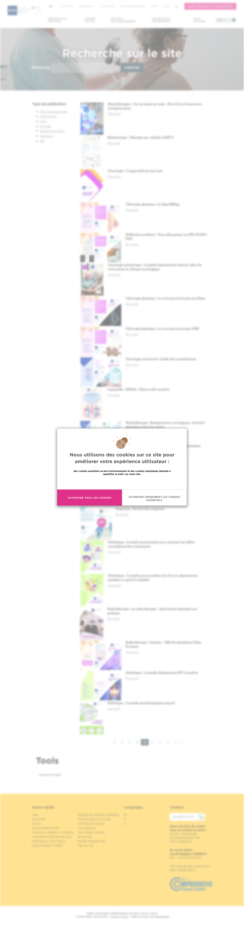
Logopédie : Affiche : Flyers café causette (138, 389)
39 (146, 743)
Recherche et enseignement (161, 20)
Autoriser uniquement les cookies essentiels (154, 499)
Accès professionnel (132, 6)
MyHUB (154, 6)
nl (125, 823)
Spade (145, 916)
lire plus (114, 113)
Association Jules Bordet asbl (51, 836)
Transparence (87, 827)
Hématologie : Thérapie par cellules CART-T (140, 137)
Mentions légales (119, 916)
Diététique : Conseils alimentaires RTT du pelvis (162, 672)
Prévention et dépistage (57, 20)
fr (165, 6)
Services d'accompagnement (123, 20)
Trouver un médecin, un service (52, 832)
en (125, 814)
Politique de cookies (91, 823)
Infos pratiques (221, 20)
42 (169, 742)
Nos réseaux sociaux (91, 832)
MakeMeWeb (162, 916)
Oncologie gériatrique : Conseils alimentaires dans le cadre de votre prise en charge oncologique (154, 267)
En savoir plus (122, 482)
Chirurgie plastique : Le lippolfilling (152, 204)
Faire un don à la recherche (210, 6)
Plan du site (85, 845)
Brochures (85, 836)
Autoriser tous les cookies (89, 497)
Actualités (85, 6)
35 (115, 742)
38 (138, 742)
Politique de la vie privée (94, 819)
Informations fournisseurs (49, 841)
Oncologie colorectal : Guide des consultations (161, 359)
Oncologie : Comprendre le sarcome (135, 171)
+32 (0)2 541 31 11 (183, 816)
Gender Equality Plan (92, 841)
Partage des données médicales (99, 814)
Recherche (41, 67)
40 (154, 742)
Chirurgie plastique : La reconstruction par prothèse (165, 298)
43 (176, 742)
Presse (36, 823)
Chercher (132, 67)
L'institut (66, 6)
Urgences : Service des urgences (140, 509)
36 (123, 742)
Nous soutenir (199, 20)
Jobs (35, 814)
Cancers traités (90, 20)
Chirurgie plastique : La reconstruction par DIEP (162, 328)
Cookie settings (50, 775)
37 (130, 742)
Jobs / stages (107, 6)
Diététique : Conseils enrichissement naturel (141, 703)
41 (161, 742)
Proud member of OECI (47, 845)
